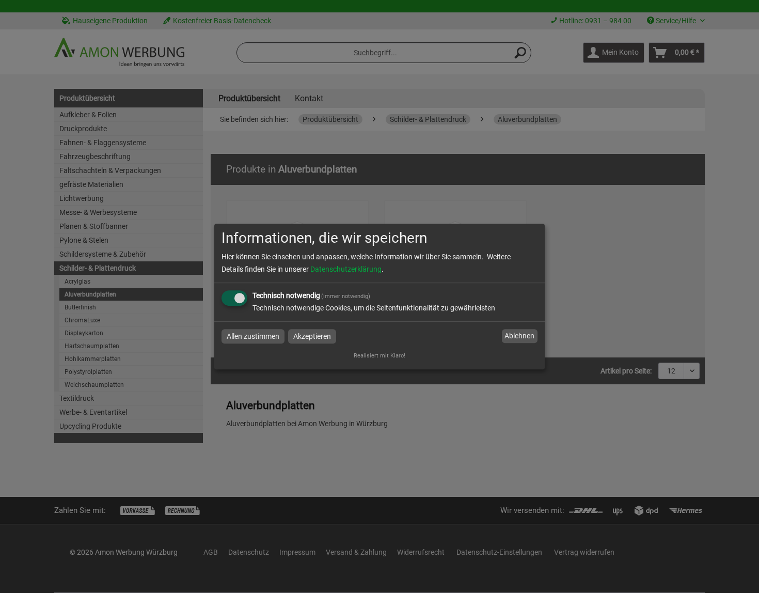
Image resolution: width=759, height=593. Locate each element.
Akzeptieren (312, 336)
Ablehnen (519, 336)
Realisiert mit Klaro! (379, 355)
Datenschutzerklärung (346, 269)
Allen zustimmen (253, 336)
